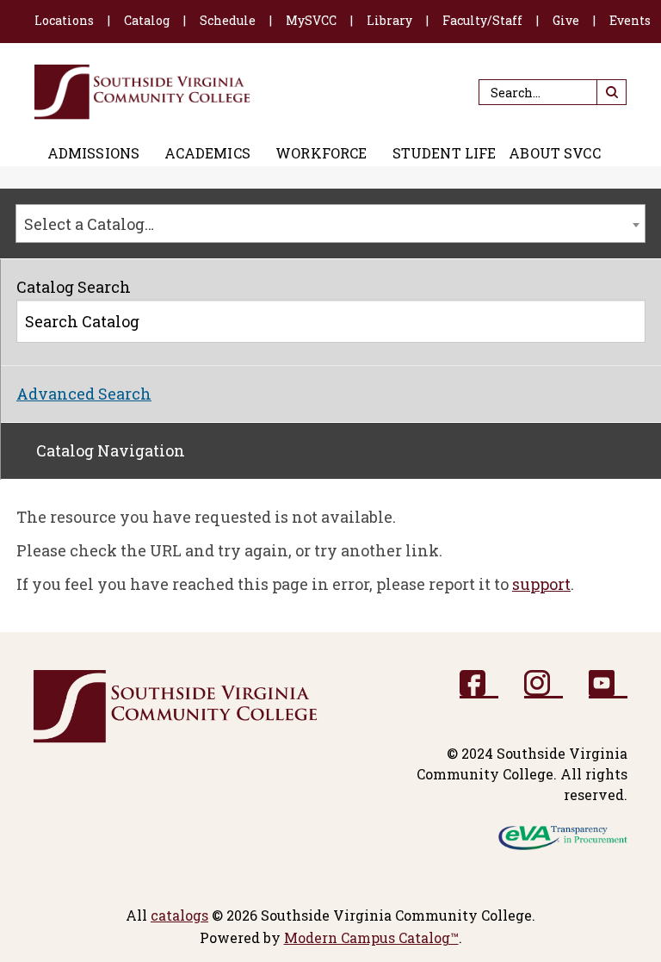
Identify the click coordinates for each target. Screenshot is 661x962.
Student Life (444, 153)
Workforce (321, 153)
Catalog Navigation (110, 450)
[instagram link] (543, 684)
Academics (207, 153)
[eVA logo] (562, 837)
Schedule (228, 20)
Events (630, 20)
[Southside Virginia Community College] (142, 92)
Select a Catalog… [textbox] (89, 224)
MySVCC (311, 20)
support (541, 584)
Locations (64, 20)
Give (566, 20)
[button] (611, 92)
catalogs (179, 915)
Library (389, 20)
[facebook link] (479, 684)
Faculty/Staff (482, 20)
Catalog (147, 20)
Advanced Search (83, 393)
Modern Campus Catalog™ (371, 937)
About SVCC (555, 153)
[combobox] (330, 223)
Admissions (93, 153)
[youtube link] (608, 684)
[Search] (625, 325)
